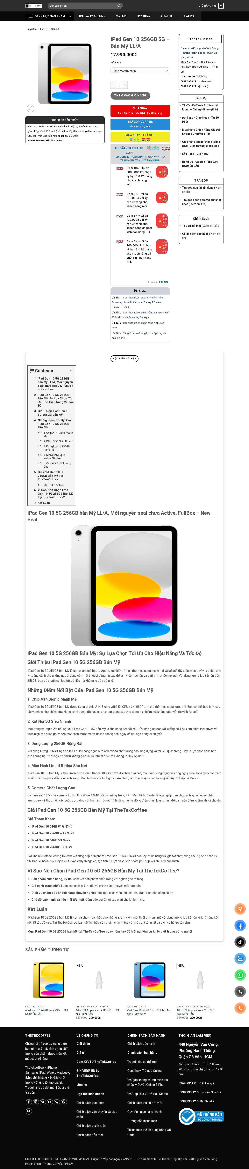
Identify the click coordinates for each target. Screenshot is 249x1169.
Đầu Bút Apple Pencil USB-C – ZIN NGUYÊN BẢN (97, 1012)
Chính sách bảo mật (89, 1135)
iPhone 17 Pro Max (92, 16)
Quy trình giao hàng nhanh (144, 1112)
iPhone (121, 337)
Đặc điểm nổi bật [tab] (124, 358)
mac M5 (121, 16)
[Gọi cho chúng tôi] (57, 1102)
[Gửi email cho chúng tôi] (50, 1102)
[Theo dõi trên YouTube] (29, 1111)
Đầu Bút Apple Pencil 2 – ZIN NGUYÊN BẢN (195, 1012)
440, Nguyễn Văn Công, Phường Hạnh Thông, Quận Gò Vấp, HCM (200, 53)
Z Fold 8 (166, 16)
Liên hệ (81, 1085)
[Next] (223, 991)
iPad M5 (188, 16)
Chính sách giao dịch (90, 1103)
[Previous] (25, 991)
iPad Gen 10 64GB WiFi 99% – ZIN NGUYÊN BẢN (46, 1012)
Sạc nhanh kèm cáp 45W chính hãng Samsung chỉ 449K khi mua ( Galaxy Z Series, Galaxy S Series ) (138, 302)
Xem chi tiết (197, 204)
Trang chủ (31, 29)
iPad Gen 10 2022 (50, 29)
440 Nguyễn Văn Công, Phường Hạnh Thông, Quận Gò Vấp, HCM (199, 1050)
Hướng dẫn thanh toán (142, 1121)
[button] (211, 5)
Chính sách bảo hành (141, 1044)
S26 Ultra (143, 16)
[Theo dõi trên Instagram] (36, 1102)
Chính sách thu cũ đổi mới (144, 1103)
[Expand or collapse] (71, 371)
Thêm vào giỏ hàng (130, 95)
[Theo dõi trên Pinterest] (64, 1102)
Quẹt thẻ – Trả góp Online (144, 1071)
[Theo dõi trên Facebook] (29, 1102)
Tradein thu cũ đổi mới (142, 1062)
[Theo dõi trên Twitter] (43, 1102)
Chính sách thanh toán (91, 1126)
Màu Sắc (115, 62)
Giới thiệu (83, 1044)
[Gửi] (119, 6)
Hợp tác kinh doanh (90, 1094)
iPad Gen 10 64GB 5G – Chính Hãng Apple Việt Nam (148, 1012)
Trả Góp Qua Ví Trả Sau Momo (147, 1094)
